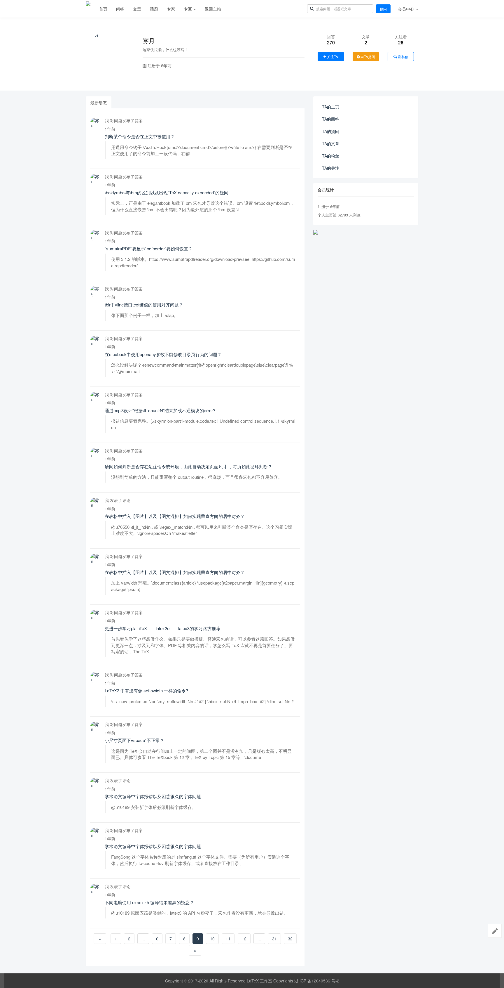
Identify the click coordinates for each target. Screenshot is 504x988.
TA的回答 (330, 119)
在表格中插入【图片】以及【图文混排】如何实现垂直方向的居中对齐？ (175, 516)
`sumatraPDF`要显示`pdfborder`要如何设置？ (148, 248)
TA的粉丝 (330, 156)
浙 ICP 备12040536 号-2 (316, 981)
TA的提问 (330, 131)
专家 (171, 9)
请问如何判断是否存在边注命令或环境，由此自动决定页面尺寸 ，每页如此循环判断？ (188, 466)
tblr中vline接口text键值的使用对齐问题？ (144, 304)
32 (290, 939)
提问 (383, 8)
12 (244, 939)
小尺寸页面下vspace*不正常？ (134, 740)
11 (228, 939)
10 (212, 939)
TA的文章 (330, 143)
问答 (120, 9)
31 (274, 939)
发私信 (402, 56)
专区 (188, 9)
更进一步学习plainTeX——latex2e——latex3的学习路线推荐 (162, 628)
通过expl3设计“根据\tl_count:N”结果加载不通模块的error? (160, 410)
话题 (154, 9)
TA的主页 (330, 107)
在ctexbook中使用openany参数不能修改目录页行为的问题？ (163, 354)
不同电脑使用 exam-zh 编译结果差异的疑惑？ (149, 902)
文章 (137, 9)
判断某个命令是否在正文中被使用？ (140, 136)
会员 (406, 9)
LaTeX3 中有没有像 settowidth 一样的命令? (146, 690)
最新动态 (98, 102)
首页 (103, 9)
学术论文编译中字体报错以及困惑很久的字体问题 (153, 796)
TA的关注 (330, 168)
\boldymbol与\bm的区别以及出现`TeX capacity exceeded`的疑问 (166, 192)
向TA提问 (367, 56)
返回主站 (213, 9)
